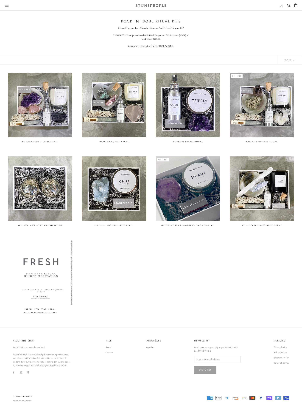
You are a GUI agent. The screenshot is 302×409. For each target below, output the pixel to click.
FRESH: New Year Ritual (262, 141)
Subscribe (205, 369)
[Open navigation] (6, 5)
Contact (109, 352)
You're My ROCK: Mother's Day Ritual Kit (188, 225)
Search (109, 347)
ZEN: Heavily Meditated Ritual (262, 225)
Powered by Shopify (22, 400)
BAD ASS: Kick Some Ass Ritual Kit (40, 225)
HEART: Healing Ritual (114, 141)
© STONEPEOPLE (22, 396)
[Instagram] (21, 372)
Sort (289, 60)
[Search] (288, 5)
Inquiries (150, 347)
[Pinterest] (28, 372)
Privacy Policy (280, 347)
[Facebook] (14, 372)
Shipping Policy (281, 357)
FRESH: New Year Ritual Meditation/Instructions (40, 311)
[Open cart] (295, 5)
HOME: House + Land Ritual (40, 141)
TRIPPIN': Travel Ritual (188, 141)
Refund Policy (280, 352)
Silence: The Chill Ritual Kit (114, 225)
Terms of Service (281, 362)
